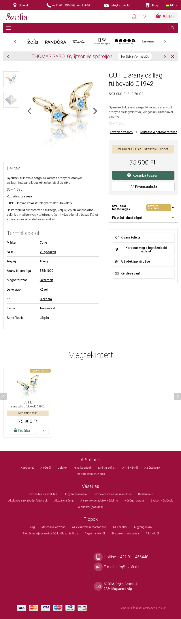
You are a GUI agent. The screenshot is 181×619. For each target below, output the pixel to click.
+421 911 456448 (133, 557)
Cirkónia (46, 299)
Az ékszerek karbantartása (89, 527)
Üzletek (62, 467)
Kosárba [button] (24, 430)
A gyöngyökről (143, 527)
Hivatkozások (83, 467)
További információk (135, 56)
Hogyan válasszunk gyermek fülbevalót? (44, 203)
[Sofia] (32, 41)
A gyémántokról (95, 533)
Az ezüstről (120, 527)
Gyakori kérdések (162, 500)
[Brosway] (148, 41)
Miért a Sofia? (107, 467)
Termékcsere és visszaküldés (113, 494)
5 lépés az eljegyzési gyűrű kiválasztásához (50, 533)
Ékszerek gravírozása (125, 533)
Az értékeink (152, 467)
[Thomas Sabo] (78, 41)
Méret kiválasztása (53, 527)
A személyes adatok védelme (99, 500)
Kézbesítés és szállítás (42, 494)
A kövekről (152, 533)
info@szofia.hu (128, 566)
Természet (47, 308)
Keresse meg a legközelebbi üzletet (146, 249)
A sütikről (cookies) (90, 507)
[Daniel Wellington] (102, 41)
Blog (32, 527)
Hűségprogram (134, 500)
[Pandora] (55, 41)
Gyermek (46, 280)
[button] (44, 430)
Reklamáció (145, 494)
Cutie (43, 242)
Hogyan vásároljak (75, 494)
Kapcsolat (27, 467)
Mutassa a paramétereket (158, 132)
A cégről (45, 467)
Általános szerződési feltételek (28, 500)
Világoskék (48, 252)
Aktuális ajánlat (64, 500)
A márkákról (130, 467)
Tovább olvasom (121, 132)
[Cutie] (125, 41)
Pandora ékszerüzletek (90, 473)
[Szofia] (16, 17)
